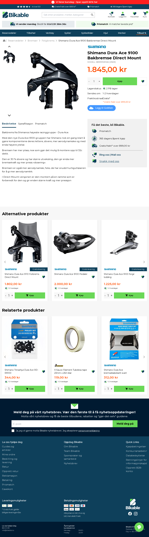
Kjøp (119, 81)
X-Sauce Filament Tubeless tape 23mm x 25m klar (70, 371)
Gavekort (7, 489)
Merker (122, 33)
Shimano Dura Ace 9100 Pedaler (70, 274)
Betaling (7, 480)
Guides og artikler (8, 448)
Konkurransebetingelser (136, 451)
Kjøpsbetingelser (136, 446)
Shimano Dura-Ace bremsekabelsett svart (115, 371)
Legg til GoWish (104, 108)
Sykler (67, 33)
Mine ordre (8, 454)
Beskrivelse (9, 123)
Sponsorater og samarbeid (73, 457)
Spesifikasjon (25, 123)
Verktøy (50, 33)
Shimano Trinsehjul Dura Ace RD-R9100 (21, 371)
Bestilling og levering (9, 460)
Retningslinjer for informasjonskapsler (136, 461)
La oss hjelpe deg (12, 442)
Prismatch (41, 123)
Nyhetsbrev (70, 463)
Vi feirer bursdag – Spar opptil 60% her (76, 2)
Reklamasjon (9, 475)
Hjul (105, 33)
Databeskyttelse (135, 455)
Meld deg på (125, 423)
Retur (5, 466)
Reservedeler (9, 33)
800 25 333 (5, 528)
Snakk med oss (109, 161)
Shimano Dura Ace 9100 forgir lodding (119, 275)
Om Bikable (71, 446)
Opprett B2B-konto (134, 469)
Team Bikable (72, 451)
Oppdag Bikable (73, 442)
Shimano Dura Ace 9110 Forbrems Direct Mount (22, 275)
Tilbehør (31, 33)
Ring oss (104, 154)
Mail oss (116, 154)
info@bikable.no (8, 530)
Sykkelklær (87, 33)
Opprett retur (10, 471)
